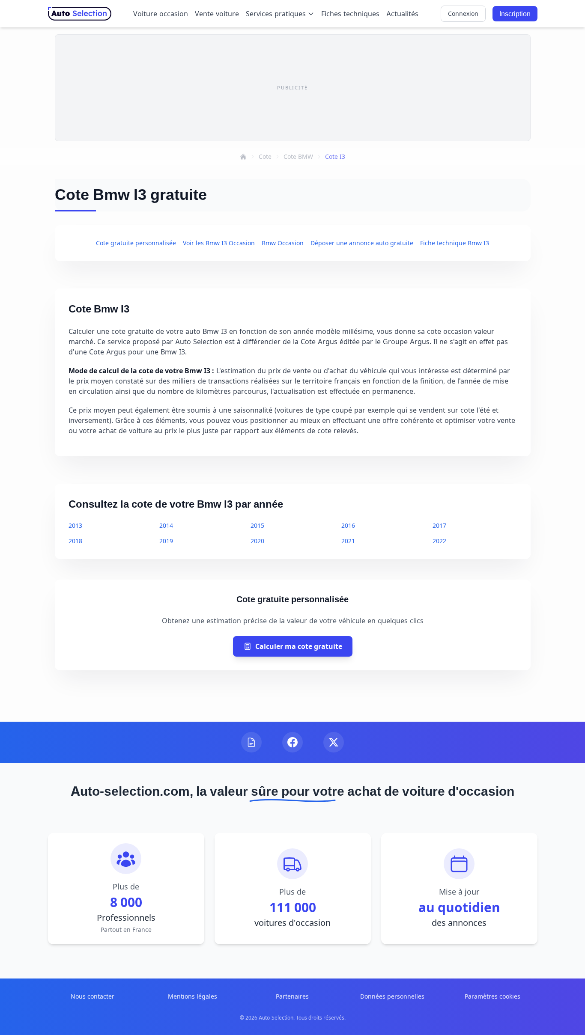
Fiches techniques (350, 13)
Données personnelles (392, 996)
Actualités (402, 13)
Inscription (515, 13)
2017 (439, 525)
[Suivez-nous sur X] (333, 742)
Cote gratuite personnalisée (136, 243)
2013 (75, 525)
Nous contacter (92, 996)
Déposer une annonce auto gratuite (361, 243)
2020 (257, 540)
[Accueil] (243, 156)
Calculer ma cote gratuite (298, 646)
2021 (348, 540)
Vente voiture (217, 13)
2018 (75, 540)
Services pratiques (276, 13)
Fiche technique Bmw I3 (454, 243)
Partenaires (292, 996)
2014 (166, 525)
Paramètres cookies (492, 996)
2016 (348, 525)
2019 (166, 540)
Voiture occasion (160, 13)
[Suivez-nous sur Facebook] (292, 742)
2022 (439, 540)
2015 (257, 525)
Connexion (463, 13)
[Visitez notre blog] (251, 742)
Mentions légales (192, 996)
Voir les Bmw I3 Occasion (219, 243)
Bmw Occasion (283, 243)
